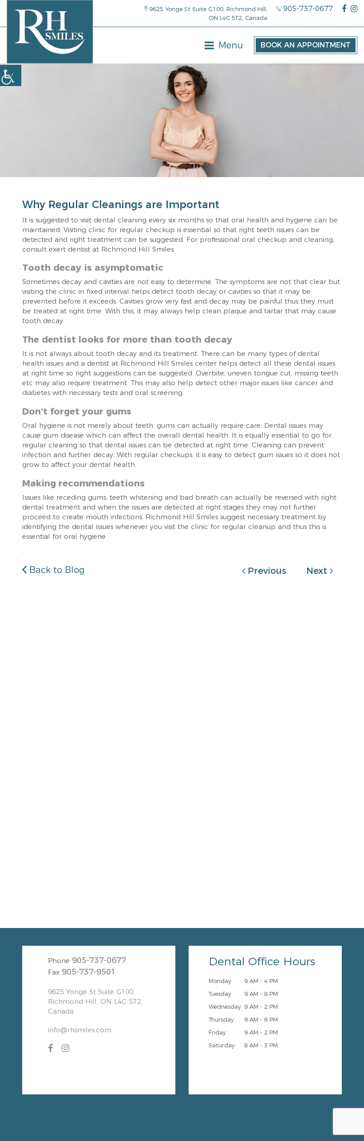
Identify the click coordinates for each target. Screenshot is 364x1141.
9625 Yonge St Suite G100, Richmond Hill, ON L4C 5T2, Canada (207, 13)
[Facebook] (344, 8)
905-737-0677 (307, 8)
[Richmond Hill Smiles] (50, 31)
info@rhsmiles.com (79, 1030)
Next (318, 570)
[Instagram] (354, 8)
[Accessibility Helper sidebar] (10, 75)
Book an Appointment (306, 45)
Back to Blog (56, 569)
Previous (265, 570)
